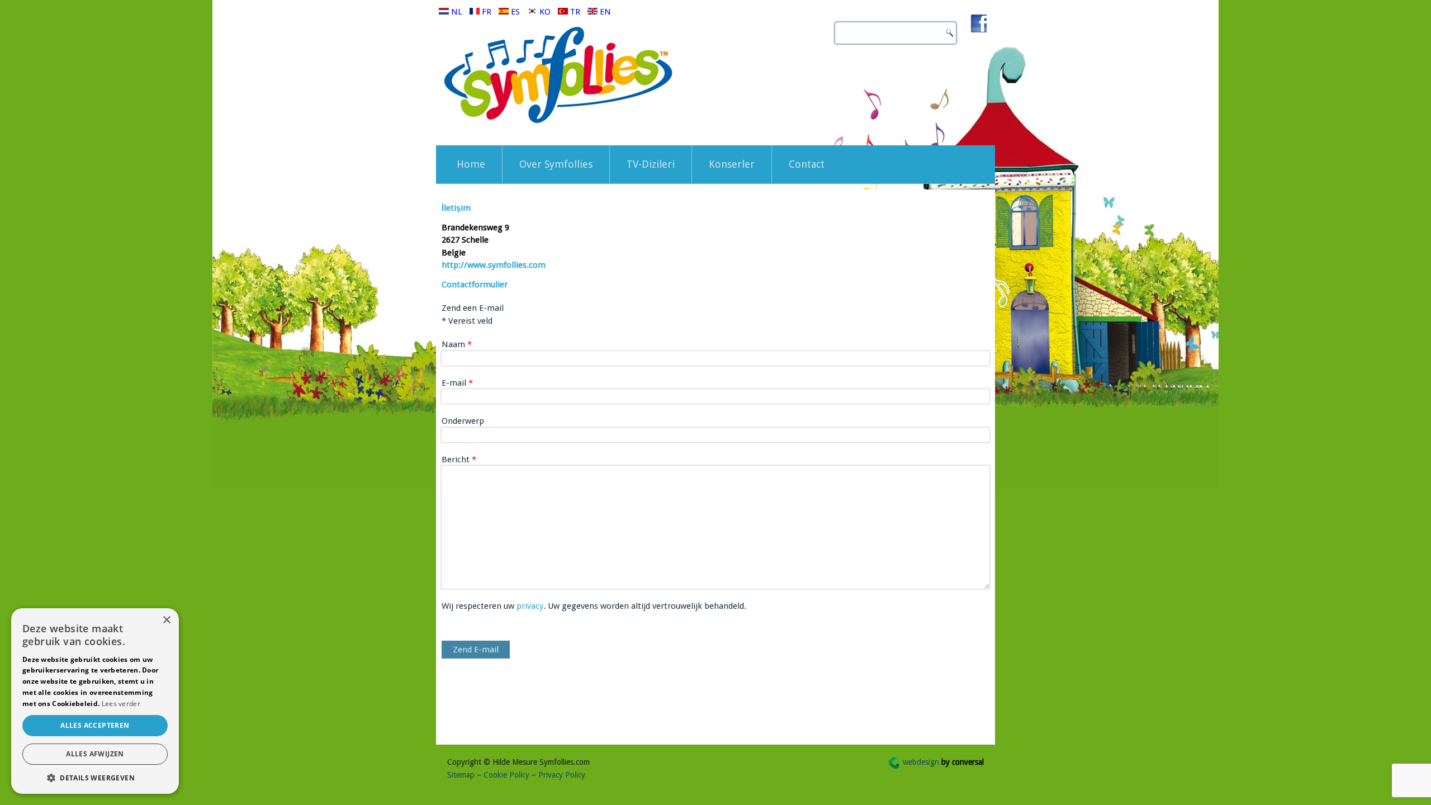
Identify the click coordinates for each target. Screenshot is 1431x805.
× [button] (166, 620)
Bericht (459, 459)
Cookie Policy (506, 774)
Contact (807, 164)
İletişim (456, 208)
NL (457, 12)
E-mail (457, 383)
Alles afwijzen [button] (95, 754)
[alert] (95, 701)
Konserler (732, 164)
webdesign (943, 761)
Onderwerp (463, 421)
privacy (530, 606)
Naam (457, 344)
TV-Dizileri (651, 164)
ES (515, 12)
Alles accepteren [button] (94, 725)
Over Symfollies (556, 164)
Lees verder (121, 703)
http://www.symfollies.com (494, 265)
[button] (95, 777)
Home (471, 164)
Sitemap (461, 774)
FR (487, 12)
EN (604, 12)
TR (575, 12)
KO (545, 12)
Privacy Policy (561, 774)
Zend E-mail (476, 650)
